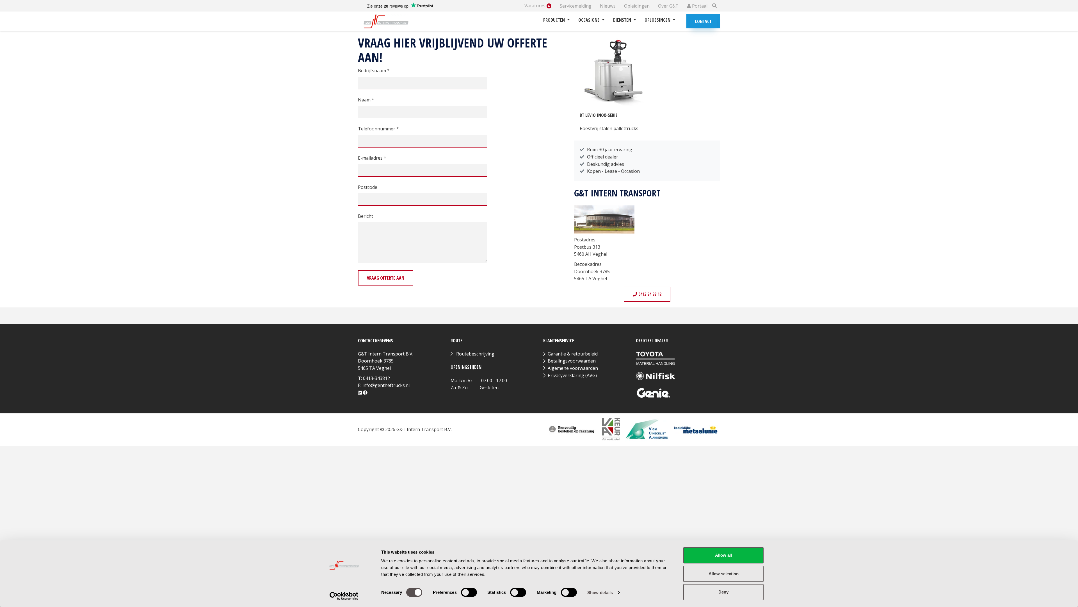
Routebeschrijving (475, 354)
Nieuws (608, 6)
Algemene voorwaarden (573, 368)
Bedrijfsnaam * (374, 70)
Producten (554, 20)
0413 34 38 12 (649, 294)
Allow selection (724, 573)
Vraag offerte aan (385, 278)
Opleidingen (637, 6)
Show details (600, 592)
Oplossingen (657, 20)
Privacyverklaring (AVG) (572, 375)
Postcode (367, 187)
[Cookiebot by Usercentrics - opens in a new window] (344, 596)
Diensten (622, 20)
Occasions (589, 20)
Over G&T (668, 6)
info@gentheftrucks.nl (386, 385)
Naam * (366, 100)
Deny (723, 592)
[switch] (469, 592)
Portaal (699, 6)
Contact (703, 21)
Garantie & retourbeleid (573, 354)
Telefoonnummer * (378, 129)
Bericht (365, 216)
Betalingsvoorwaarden (572, 361)
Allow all (723, 555)
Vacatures (537, 6)
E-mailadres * (372, 158)
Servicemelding (575, 6)
